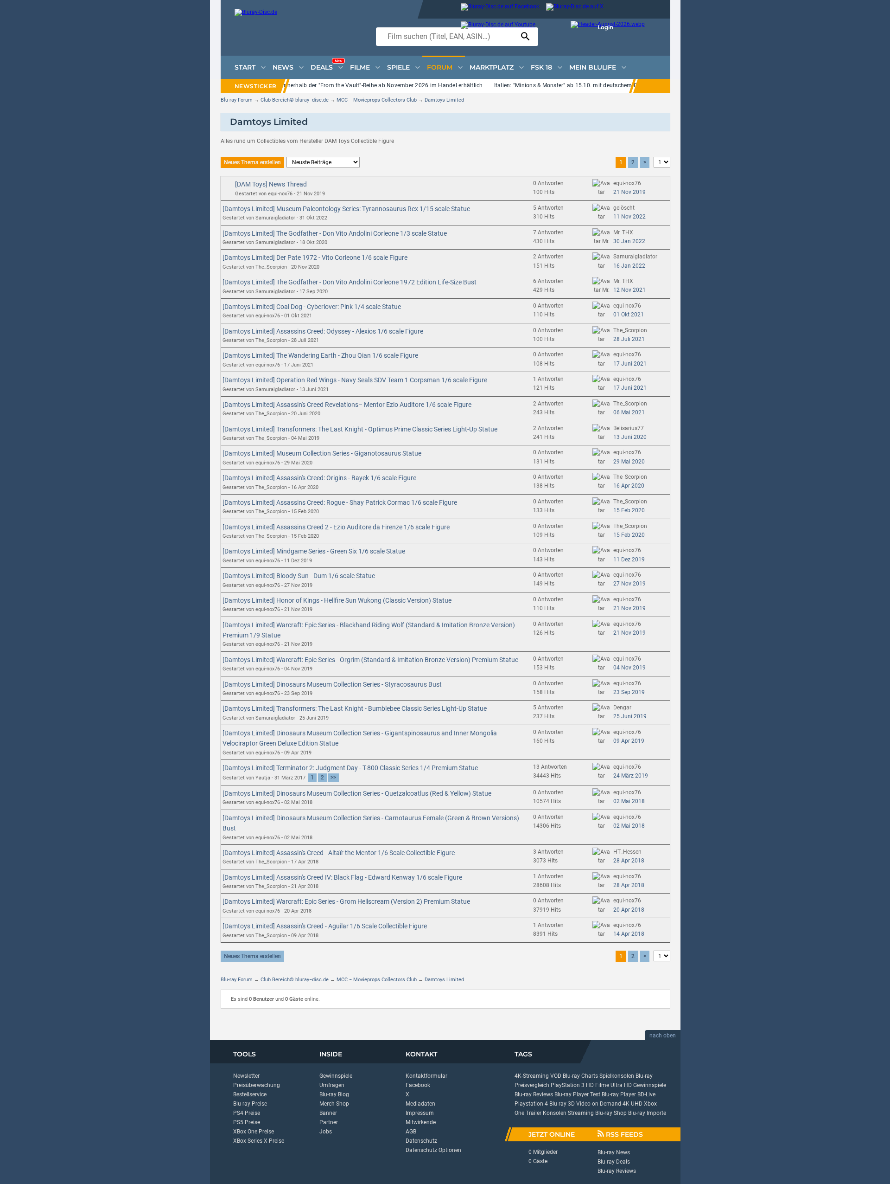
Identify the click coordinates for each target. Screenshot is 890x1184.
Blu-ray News (614, 1152)
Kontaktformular (426, 1076)
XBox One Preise (253, 1131)
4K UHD (632, 1103)
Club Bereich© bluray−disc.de (295, 100)
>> (333, 777)
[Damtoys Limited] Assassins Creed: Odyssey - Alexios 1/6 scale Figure (322, 331)
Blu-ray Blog (334, 1094)
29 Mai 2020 (629, 461)
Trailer (533, 1113)
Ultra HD (621, 1085)
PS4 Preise (246, 1113)
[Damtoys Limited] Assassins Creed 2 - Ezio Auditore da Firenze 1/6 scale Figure (336, 527)
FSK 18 (541, 67)
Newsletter (246, 1076)
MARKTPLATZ (492, 67)
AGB (411, 1131)
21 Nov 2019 (629, 192)
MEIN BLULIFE (592, 67)
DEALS (326, 64)
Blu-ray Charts (580, 1076)
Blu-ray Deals (614, 1161)
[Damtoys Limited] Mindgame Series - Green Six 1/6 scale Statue (313, 551)
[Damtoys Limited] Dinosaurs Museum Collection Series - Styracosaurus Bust (332, 684)
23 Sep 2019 (629, 692)
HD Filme (597, 1085)
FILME (360, 67)
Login (605, 27)
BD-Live (646, 1094)
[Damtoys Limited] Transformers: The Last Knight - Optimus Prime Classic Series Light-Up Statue (359, 429)
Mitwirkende (421, 1122)
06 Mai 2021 (629, 412)
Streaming (581, 1113)
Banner (328, 1113)
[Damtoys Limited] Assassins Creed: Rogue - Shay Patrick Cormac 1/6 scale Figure (339, 502)
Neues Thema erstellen (252, 162)
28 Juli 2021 (629, 339)
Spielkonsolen (616, 1076)
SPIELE (398, 67)
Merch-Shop (334, 1103)
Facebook (418, 1085)
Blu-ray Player (619, 1094)
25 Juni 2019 (630, 716)
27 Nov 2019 (629, 583)
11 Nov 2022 (629, 216)
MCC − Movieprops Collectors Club (377, 100)
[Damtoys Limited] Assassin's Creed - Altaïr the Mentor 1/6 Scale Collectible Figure (338, 852)
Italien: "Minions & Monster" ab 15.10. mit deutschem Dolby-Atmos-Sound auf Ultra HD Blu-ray (616, 85)
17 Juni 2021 (630, 363)
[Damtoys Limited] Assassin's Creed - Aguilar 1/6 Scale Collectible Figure (324, 926)
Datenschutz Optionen (433, 1150)
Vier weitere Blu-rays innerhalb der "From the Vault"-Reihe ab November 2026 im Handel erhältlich (356, 85)
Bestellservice (250, 1094)
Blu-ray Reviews (534, 1094)
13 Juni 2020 (630, 437)
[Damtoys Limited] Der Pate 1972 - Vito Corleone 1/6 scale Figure (314, 257)
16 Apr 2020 (628, 486)
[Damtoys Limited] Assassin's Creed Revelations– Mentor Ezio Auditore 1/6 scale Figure (346, 404)
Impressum (420, 1113)
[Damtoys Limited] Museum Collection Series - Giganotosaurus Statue (321, 453)
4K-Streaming (532, 1076)
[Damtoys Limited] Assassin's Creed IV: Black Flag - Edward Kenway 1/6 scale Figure (342, 877)
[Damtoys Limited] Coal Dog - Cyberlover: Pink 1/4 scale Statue (311, 306)
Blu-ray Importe (647, 1113)
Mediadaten (420, 1103)
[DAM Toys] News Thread (271, 184)
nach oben (662, 1035)
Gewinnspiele (335, 1076)
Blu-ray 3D (562, 1103)
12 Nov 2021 (629, 290)
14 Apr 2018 (628, 934)
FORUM (439, 67)
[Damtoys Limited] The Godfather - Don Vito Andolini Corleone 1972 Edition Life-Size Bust (349, 282)
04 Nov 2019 (629, 667)
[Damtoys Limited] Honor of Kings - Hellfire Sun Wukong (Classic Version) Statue (336, 600)
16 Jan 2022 (629, 266)
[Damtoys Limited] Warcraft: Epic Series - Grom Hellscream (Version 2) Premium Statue (346, 901)
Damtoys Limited (444, 100)
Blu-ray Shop (611, 1113)
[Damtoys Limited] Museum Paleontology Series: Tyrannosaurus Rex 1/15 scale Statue (346, 208)
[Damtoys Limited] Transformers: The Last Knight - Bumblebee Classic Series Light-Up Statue (354, 708)
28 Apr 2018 (628, 860)
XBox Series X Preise (258, 1141)
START (245, 67)
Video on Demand (598, 1103)
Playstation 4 (531, 1103)
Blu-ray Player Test (577, 1094)
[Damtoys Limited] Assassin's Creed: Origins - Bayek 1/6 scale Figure (319, 478)
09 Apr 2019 (628, 741)
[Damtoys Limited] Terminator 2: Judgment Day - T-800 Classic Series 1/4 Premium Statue (350, 768)
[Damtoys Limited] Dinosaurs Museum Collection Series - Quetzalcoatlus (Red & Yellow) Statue (356, 793)
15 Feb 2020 (629, 510)
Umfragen (331, 1085)
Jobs (325, 1131)
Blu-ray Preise (250, 1103)
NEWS (283, 67)
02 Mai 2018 (629, 801)
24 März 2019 (630, 775)
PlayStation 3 (568, 1085)
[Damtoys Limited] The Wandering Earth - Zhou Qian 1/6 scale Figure (320, 355)
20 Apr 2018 (628, 910)
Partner (328, 1122)
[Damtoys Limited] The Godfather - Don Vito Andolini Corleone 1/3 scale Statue (334, 233)
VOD (555, 1076)
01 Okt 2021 (628, 314)
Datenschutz (421, 1141)
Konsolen (554, 1113)
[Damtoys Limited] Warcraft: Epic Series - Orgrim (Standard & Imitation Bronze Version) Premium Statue (370, 659)
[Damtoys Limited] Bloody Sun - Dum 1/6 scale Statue (298, 575)
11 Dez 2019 (629, 559)
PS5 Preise (246, 1122)
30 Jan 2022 (629, 241)
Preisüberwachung (256, 1085)
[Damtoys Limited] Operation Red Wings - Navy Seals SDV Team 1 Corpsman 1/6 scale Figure (354, 380)
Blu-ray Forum (237, 100)
